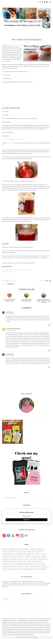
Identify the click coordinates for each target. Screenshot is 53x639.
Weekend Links (28, 569)
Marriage (39, 561)
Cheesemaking (40, 549)
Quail (15, 566)
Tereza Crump (9, 312)
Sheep (4, 569)
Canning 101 (26, 549)
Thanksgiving (11, 569)
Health (21, 559)
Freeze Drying (36, 556)
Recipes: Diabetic (35, 566)
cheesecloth (10, 143)
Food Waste (14, 556)
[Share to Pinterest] (50, 281)
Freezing (43, 556)
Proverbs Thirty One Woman (13, 328)
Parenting (37, 564)
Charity (32, 549)
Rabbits (20, 566)
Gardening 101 (14, 559)
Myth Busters (6, 564)
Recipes (26, 566)
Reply (49, 325)
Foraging (21, 556)
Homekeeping (33, 559)
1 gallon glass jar (7, 139)
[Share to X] (47, 281)
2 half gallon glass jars (17, 139)
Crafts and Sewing (8, 554)
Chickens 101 (12, 551)
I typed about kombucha (13, 45)
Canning (18, 549)
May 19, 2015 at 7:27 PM (10, 313)
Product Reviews (7, 566)
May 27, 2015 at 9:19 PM (10, 355)
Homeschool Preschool (9, 561)
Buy (4, 75)
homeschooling (21, 561)
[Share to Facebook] (44, 281)
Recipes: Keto (45, 566)
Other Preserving (27, 564)
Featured (43, 554)
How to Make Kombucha (8, 271)
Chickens (5, 551)
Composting (38, 551)
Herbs (26, 559)
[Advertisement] (13, 96)
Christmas (31, 551)
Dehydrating (18, 554)
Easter (37, 554)
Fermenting (10, 283)
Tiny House (20, 569)
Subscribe (26, 519)
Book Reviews (11, 549)
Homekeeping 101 (43, 559)
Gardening (6, 559)
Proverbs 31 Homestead (23, 637)
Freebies (27, 556)
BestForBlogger (35, 637)
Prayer (43, 564)
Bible (4, 549)
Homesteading (31, 561)
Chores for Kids (21, 551)
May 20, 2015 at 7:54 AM (10, 330)
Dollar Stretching (29, 554)
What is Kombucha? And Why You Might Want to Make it (16, 270)
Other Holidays (16, 564)
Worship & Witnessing (40, 569)
